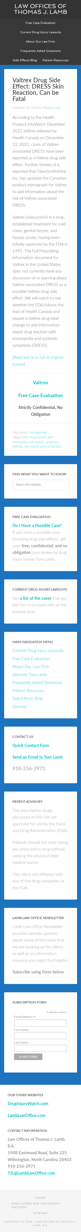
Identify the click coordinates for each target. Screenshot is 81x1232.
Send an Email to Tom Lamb (37, 757)
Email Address (24, 1017)
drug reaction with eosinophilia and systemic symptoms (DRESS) (35, 442)
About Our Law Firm (30, 667)
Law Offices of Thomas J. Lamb (40, 9)
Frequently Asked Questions (37, 683)
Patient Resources (28, 691)
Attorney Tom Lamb (29, 675)
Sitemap (19, 707)
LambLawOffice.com (26, 1116)
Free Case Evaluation (40, 395)
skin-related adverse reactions (43, 446)
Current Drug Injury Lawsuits (38, 651)
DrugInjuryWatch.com (28, 1104)
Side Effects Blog (27, 699)
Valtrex (40, 382)
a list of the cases (36, 598)
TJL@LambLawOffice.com (31, 1173)
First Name (21, 1029)
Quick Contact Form (30, 746)
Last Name (21, 1042)
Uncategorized (38, 432)
